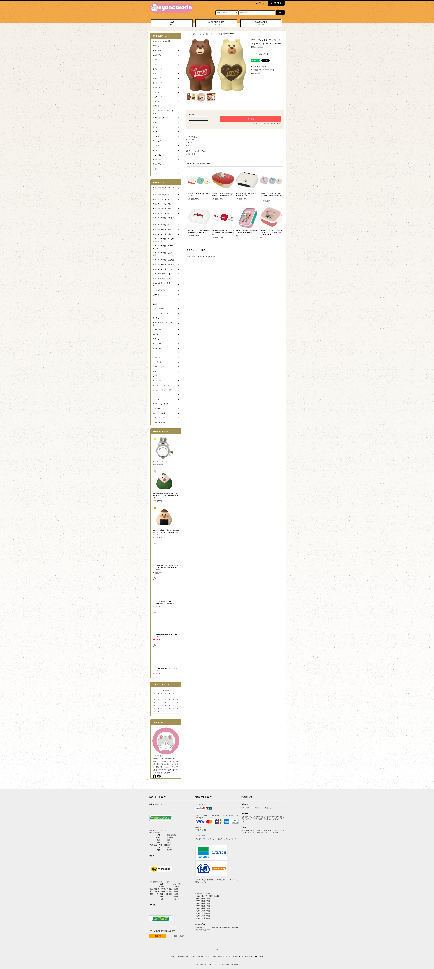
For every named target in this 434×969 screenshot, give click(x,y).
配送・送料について (199, 956)
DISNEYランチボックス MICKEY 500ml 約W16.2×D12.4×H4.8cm (198, 231)
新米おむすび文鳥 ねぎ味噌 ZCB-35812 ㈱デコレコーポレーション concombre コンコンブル (166, 532)
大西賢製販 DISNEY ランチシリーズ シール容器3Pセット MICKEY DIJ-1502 (223, 232)
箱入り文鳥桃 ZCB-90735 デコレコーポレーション (167, 636)
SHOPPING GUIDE (216, 23)
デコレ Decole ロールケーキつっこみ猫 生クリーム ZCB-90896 (167, 602)
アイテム (277, 3)
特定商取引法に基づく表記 (272, 123)
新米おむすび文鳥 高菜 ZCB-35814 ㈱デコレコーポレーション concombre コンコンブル (165, 496)
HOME (171, 23)
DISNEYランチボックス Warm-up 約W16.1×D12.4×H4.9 (246, 195)
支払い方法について (184, 956)
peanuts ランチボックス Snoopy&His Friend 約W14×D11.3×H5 (222, 195)
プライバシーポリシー (245, 956)
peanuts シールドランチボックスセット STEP (199, 195)
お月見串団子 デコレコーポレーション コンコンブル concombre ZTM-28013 (167, 568)
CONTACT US (261, 23)
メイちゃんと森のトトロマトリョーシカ (167, 669)
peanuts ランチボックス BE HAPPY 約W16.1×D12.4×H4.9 (246, 231)
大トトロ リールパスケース (161, 461)
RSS (255, 956)
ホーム (188, 34)
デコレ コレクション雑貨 (200, 34)
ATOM (260, 956)
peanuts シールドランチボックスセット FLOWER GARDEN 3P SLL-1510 (271, 196)
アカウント (262, 3)
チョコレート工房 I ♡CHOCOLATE (222, 34)
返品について (257, 123)
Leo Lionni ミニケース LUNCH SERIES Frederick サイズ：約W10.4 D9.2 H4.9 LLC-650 (271, 232)
